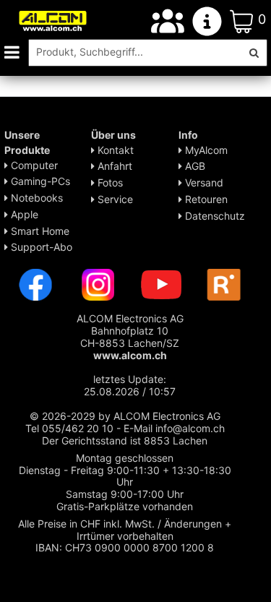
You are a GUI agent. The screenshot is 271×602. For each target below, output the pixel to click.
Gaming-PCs (39, 181)
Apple (23, 214)
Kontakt (114, 150)
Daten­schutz (213, 216)
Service (114, 199)
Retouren (205, 199)
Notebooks (35, 198)
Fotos (109, 182)
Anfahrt (113, 166)
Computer (33, 165)
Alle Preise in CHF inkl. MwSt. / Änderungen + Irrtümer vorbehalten (124, 529)
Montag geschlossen (124, 458)
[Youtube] (161, 284)
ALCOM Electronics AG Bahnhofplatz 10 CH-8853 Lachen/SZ (130, 336)
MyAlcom (205, 150)
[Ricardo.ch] (224, 284)
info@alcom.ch (190, 428)
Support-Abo (40, 247)
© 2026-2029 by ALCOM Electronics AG (125, 416)
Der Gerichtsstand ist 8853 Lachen (124, 440)
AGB (193, 166)
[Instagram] (98, 284)
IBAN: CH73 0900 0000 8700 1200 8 (124, 547)
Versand (202, 182)
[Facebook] (35, 284)
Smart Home (38, 231)
